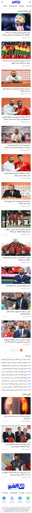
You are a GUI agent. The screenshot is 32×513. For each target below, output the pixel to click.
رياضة (5, 6)
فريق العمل (13, 493)
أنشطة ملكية (13, 6)
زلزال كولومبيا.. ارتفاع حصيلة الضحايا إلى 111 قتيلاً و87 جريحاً (14, 368)
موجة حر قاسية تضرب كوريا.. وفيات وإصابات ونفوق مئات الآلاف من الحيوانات (14, 390)
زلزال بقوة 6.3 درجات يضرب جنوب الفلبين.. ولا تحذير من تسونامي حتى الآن (14, 381)
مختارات (21, 6)
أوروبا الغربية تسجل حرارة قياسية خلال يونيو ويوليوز (14, 374)
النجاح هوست (7, 511)
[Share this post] (3, 37)
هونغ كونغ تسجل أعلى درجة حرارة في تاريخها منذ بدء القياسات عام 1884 (14, 377)
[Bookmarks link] (29, 2)
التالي (12, 350)
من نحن (28, 493)
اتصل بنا (21, 493)
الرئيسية (28, 6)
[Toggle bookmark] (6, 37)
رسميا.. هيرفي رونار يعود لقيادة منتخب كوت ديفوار (14, 384)
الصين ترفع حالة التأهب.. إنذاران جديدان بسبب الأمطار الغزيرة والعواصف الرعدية (14, 387)
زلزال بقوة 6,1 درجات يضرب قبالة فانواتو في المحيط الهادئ (14, 365)
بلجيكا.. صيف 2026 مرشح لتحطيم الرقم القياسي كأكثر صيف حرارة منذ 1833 (14, 359)
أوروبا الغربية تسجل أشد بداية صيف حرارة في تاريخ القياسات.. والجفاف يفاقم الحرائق (14, 371)
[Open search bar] (2, 2)
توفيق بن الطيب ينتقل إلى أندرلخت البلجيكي (14, 362)
